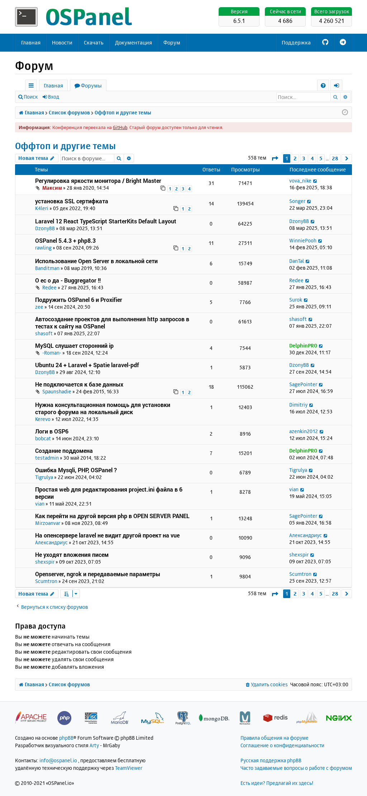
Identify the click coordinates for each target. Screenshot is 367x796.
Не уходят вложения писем (72, 554)
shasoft (44, 333)
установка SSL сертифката (71, 201)
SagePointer (303, 384)
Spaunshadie (56, 391)
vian (39, 504)
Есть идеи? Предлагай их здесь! (276, 783)
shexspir (44, 562)
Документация (133, 42)
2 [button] (295, 158)
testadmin (47, 458)
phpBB (66, 738)
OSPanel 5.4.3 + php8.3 (65, 240)
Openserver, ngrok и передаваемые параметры (97, 574)
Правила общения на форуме (274, 738)
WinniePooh (302, 240)
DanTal (296, 261)
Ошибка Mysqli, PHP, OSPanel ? (76, 470)
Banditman (47, 268)
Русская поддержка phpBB (270, 760)
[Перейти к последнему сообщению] (315, 180)
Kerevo (43, 419)
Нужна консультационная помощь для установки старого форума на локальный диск (102, 408)
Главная (30, 42)
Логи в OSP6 (51, 431)
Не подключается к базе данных (79, 384)
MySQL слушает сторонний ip (74, 345)
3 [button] (303, 158)
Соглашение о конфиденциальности (282, 745)
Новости (62, 42)
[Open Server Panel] (74, 17)
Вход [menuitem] (339, 86)
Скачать (94, 42)
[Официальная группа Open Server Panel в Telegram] (343, 43)
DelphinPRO (303, 345)
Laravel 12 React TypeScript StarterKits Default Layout (105, 221)
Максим (52, 188)
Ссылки (32, 86)
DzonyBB (45, 228)
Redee (49, 287)
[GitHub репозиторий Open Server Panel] (325, 43)
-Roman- (51, 353)
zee (39, 307)
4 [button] (312, 158)
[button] (274, 158)
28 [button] (335, 158)
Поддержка (296, 42)
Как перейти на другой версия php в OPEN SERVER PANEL (112, 516)
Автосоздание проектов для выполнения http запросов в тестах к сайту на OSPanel (112, 322)
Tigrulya (44, 477)
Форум (171, 42)
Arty (94, 745)
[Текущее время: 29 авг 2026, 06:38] (345, 113)
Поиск (31, 97)
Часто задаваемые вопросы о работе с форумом (296, 768)
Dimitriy (298, 405)
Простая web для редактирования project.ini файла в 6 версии (108, 492)
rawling (43, 248)
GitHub (120, 127)
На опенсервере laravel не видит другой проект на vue (107, 535)
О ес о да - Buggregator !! (68, 280)
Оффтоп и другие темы (65, 145)
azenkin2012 (303, 431)
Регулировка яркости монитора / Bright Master (98, 180)
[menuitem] (323, 85)
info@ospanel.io (58, 760)
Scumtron (46, 581)
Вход (53, 97)
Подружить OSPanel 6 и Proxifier (78, 299)
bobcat (43, 438)
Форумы (91, 85)
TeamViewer (128, 768)
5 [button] (321, 158)
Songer (297, 201)
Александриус (51, 542)
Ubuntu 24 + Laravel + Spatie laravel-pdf (87, 365)
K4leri (41, 208)
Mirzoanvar (47, 523)
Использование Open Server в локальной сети (96, 261)
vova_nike (300, 180)
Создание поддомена (64, 450)
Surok (295, 300)
